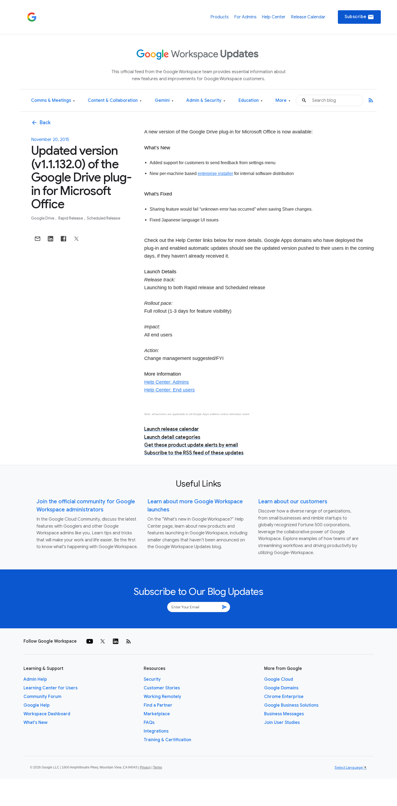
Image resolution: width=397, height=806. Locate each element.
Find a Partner (158, 705)
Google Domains (281, 688)
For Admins (245, 17)
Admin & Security (205, 100)
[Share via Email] (37, 238)
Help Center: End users (169, 390)
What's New (35, 722)
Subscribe (359, 17)
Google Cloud (278, 679)
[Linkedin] (115, 641)
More (282, 100)
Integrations (156, 731)
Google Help (36, 705)
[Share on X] (76, 238)
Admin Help (35, 679)
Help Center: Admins (166, 382)
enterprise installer (215, 173)
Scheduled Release (103, 218)
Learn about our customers (292, 501)
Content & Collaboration (115, 100)
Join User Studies (282, 722)
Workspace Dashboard (46, 714)
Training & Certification (167, 740)
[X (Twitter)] (102, 641)
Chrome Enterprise (284, 696)
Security (152, 679)
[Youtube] (89, 641)
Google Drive (43, 218)
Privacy (145, 767)
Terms (157, 767)
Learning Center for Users (50, 688)
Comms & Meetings (53, 100)
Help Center (273, 17)
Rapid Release (71, 218)
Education (250, 100)
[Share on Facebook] (63, 238)
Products (219, 17)
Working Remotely (162, 696)
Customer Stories (162, 688)
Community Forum (42, 696)
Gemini (164, 100)
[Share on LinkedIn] (50, 238)
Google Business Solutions (291, 705)
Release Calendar (308, 17)
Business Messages (284, 714)
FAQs (149, 722)
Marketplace (157, 714)
